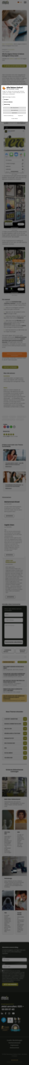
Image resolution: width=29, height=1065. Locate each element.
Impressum (20, 115)
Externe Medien (8, 102)
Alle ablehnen (14, 110)
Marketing (7, 104)
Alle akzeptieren (15, 107)
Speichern (14, 113)
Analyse (6, 99)
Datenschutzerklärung (8, 115)
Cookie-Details (14, 118)
